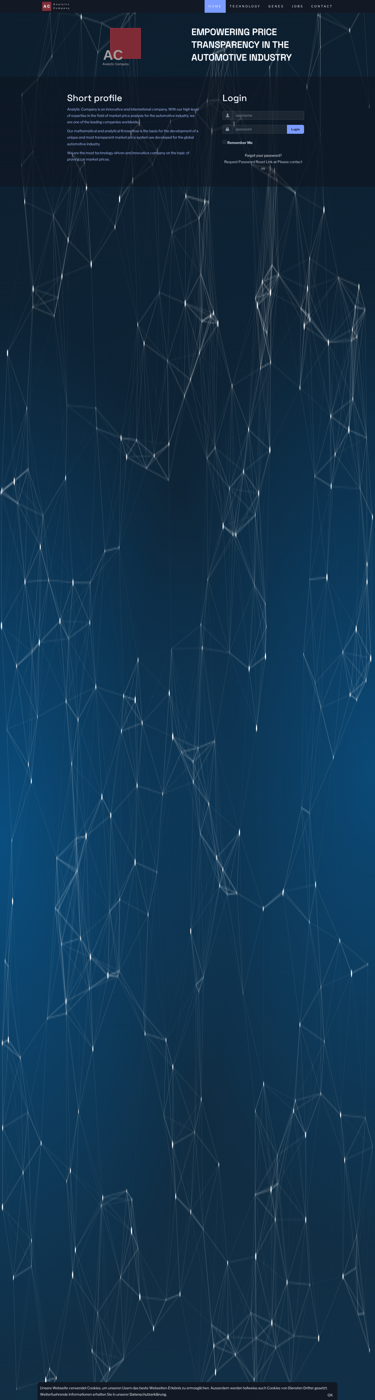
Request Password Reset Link (248, 162)
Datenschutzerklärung (148, 1394)
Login (295, 129)
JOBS (298, 6)
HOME (215, 6)
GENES (276, 6)
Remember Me (240, 142)
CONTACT (322, 6)
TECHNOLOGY (245, 6)
